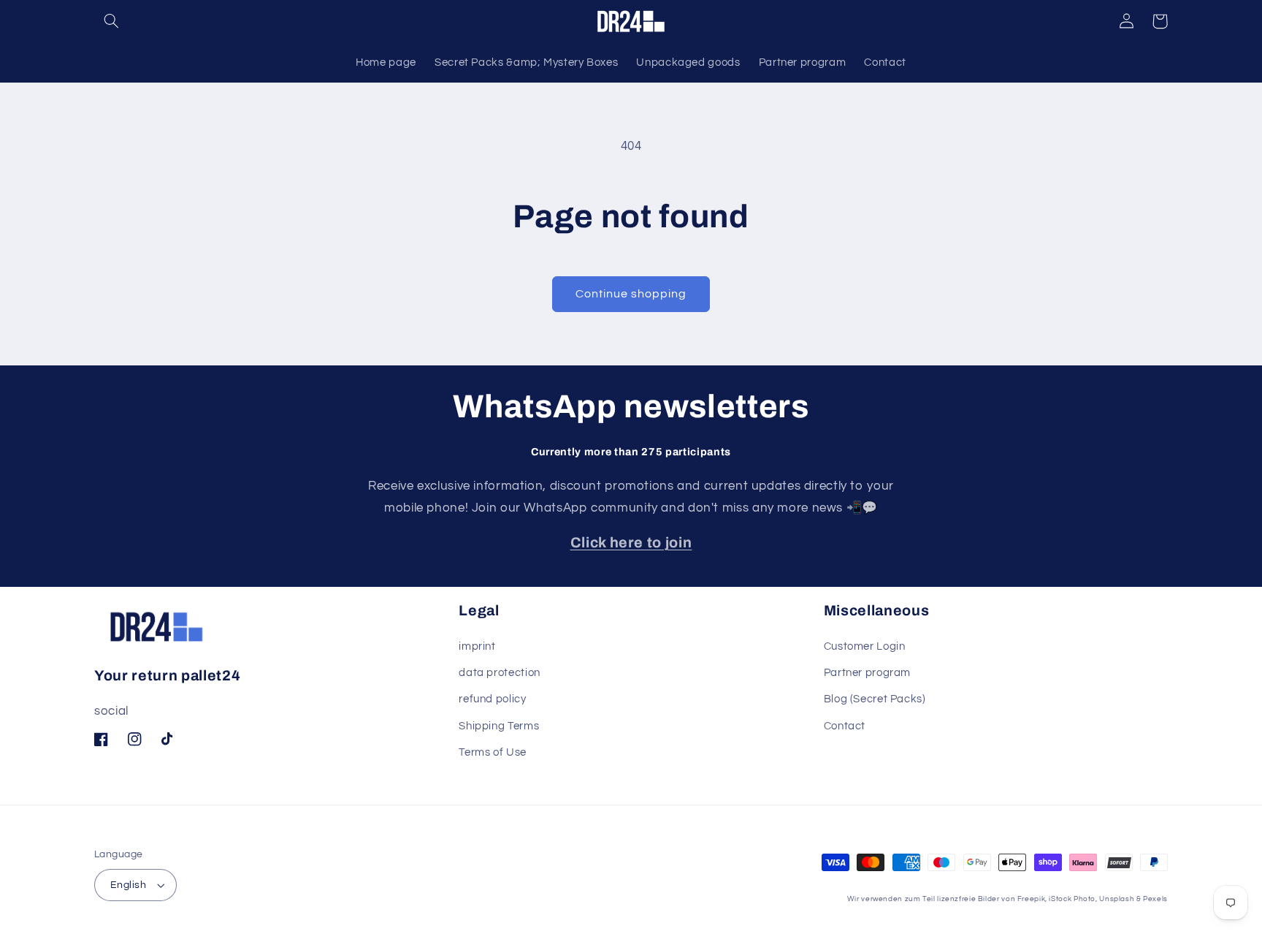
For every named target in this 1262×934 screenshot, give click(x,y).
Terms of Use (493, 752)
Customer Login (865, 646)
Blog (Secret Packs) (875, 699)
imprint (477, 646)
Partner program (867, 672)
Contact (844, 726)
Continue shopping (631, 294)
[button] (111, 21)
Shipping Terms (499, 726)
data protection (499, 672)
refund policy (492, 699)
